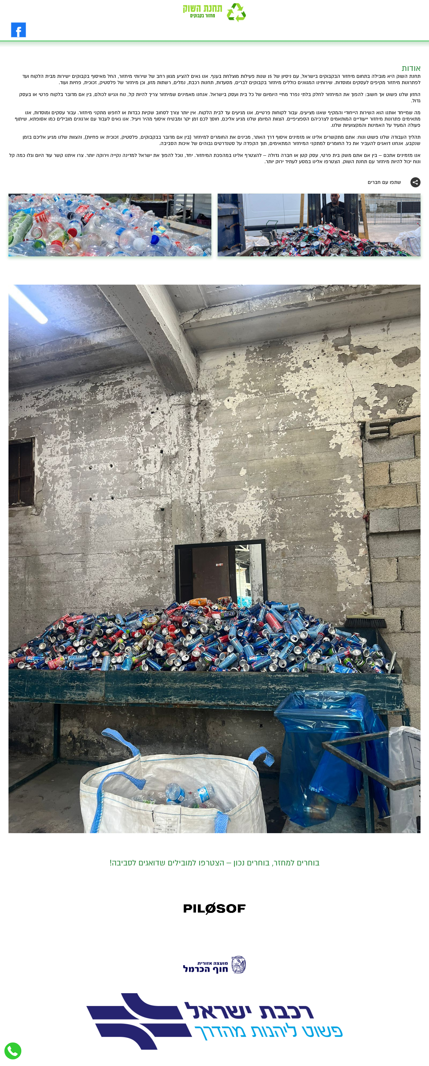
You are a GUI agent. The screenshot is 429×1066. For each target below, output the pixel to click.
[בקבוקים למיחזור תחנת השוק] (214, 12)
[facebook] (18, 29)
